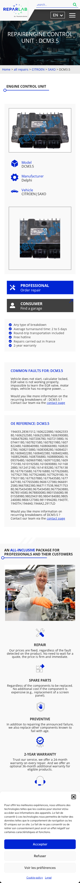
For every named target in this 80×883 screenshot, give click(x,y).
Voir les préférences (40, 868)
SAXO (52, 69)
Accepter (40, 844)
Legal (48, 877)
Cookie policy (34, 877)
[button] (73, 797)
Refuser (40, 856)
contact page (56, 403)
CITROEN (38, 69)
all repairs (21, 69)
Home (6, 69)
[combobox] (53, 4)
